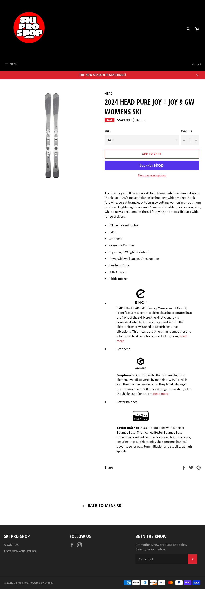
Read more (160, 393)
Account (196, 64)
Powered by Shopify (41, 582)
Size (107, 130)
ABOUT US (11, 544)
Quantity (186, 130)
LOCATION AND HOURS (20, 551)
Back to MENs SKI (105, 505)
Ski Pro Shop (20, 582)
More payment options (152, 175)
